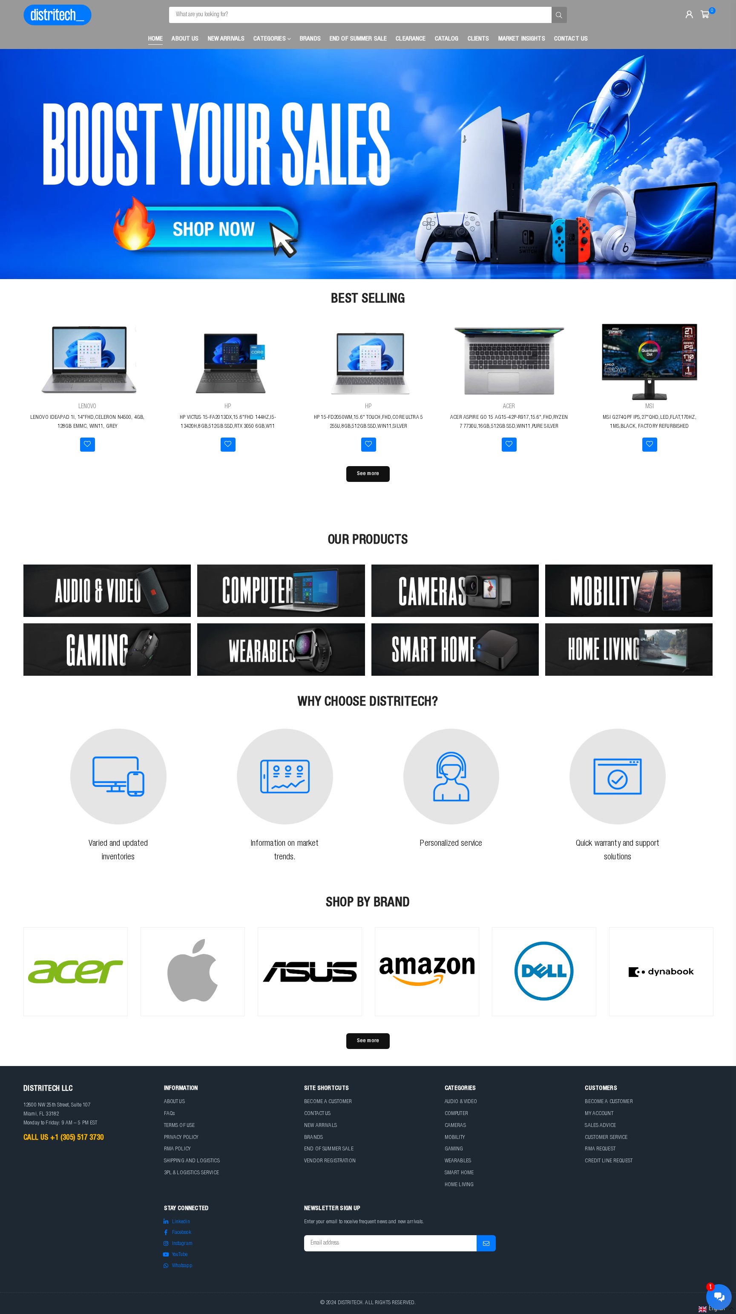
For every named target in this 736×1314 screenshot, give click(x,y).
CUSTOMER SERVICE (606, 1138)
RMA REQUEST (600, 1149)
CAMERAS (455, 1126)
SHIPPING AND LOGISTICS (192, 1161)
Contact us (571, 39)
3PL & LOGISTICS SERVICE (191, 1173)
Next (714, 164)
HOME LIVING (459, 1185)
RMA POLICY (177, 1149)
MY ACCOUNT (599, 1114)
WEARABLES (458, 1161)
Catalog (447, 39)
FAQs (169, 1114)
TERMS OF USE (179, 1126)
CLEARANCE (411, 39)
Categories (270, 39)
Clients (478, 39)
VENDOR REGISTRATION (330, 1161)
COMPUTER (456, 1114)
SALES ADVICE (600, 1126)
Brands (310, 39)
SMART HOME (459, 1173)
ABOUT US (174, 1102)
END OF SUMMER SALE (358, 39)
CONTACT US (317, 1114)
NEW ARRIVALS (320, 1126)
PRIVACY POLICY (181, 1138)
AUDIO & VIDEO (461, 1102)
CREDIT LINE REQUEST (608, 1161)
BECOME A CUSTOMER (328, 1102)
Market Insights (521, 39)
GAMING (454, 1149)
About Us (185, 39)
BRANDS (313, 1138)
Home (155, 39)
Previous (21, 164)
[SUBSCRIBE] (486, 1243)
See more (368, 474)
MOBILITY (455, 1138)
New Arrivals (226, 39)
